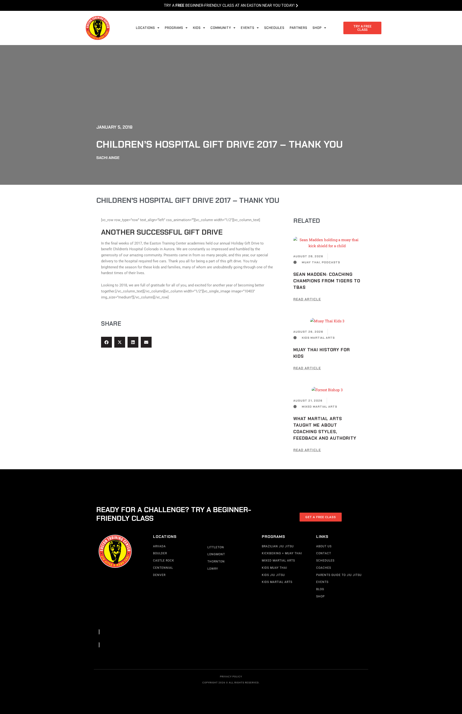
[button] (106, 342)
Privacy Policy (231, 676)
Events (247, 28)
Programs (174, 28)
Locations (145, 28)
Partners (298, 28)
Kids (197, 28)
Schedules (274, 28)
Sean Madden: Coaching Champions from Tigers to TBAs (326, 280)
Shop (317, 28)
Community (221, 28)
